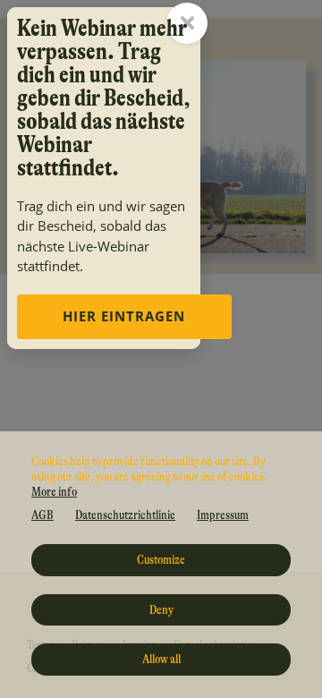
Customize (161, 559)
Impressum (223, 514)
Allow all (161, 658)
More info (54, 491)
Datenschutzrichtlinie (125, 514)
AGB (42, 514)
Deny (161, 609)
